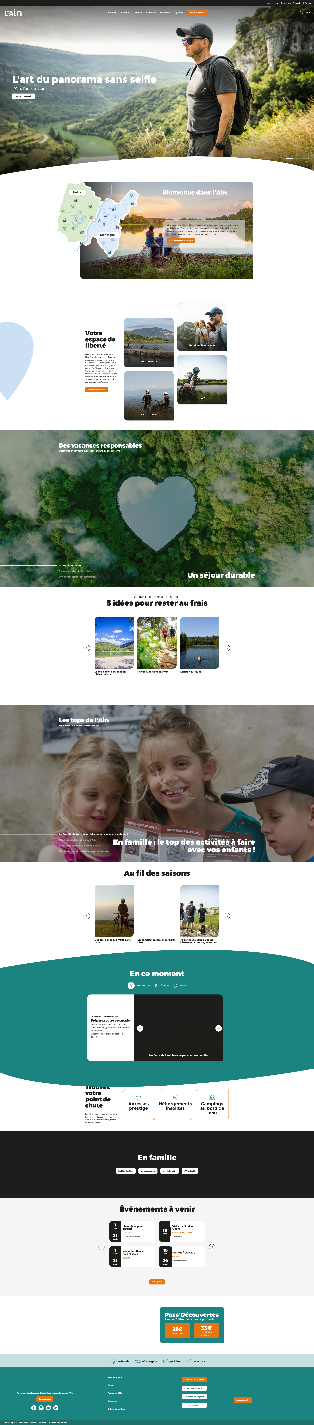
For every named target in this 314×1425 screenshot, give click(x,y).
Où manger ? (149, 1361)
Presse (111, 1385)
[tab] (161, 985)
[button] (301, 12)
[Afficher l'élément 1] (289, 158)
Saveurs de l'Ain (115, 1393)
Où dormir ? (124, 1361)
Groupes (308, 3)
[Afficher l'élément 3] (306, 158)
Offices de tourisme (116, 1408)
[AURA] (300, 1423)
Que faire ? (175, 1361)
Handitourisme (272, 3)
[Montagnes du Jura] (280, 1423)
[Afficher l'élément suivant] (297, 158)
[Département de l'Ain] (263, 1423)
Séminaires (297, 3)
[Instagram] (41, 1408)
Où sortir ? (199, 1361)
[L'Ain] (13, 12)
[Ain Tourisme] (248, 1423)
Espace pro (286, 3)
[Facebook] (33, 1408)
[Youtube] (48, 1408)
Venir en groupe (115, 1377)
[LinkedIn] (55, 1408)
